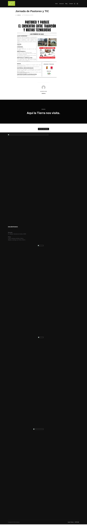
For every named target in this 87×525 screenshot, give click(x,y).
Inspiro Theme (70, 522)
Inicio (56, 3)
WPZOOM (77, 522)
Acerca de (61, 3)
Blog (66, 3)
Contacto (71, 3)
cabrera (19, 15)
